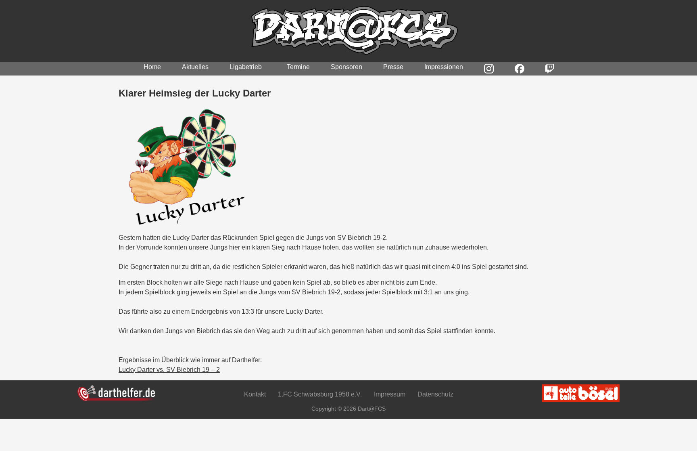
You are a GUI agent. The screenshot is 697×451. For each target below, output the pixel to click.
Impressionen (443, 66)
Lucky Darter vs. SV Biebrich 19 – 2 (169, 369)
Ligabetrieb (246, 66)
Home (152, 66)
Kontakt (255, 394)
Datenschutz (435, 394)
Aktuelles (195, 66)
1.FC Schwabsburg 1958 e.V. (320, 394)
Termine (298, 66)
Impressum (389, 394)
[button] (247, 67)
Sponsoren (346, 66)
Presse (393, 66)
